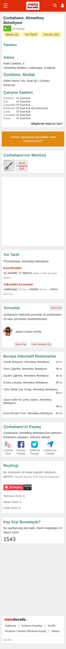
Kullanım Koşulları (31, 625)
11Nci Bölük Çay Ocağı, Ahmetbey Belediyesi (30, 389)
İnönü (54, 289)
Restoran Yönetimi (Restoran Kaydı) (25, 631)
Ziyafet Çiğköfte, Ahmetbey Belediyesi (26, 375)
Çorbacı (45, 80)
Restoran (9, 85)
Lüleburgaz (35, 67)
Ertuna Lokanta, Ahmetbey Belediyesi (25, 382)
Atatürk (33, 289)
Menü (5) (12, 34)
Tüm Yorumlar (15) (41, 344)
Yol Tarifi (31, 34)
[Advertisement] (33, 211)
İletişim (56, 631)
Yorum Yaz (56, 307)
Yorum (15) (51, 34)
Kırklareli (49, 67)
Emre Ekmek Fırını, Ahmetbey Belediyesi (28, 413)
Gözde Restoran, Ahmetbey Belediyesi (26, 361)
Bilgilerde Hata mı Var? (47, 123)
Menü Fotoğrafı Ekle (22, 166)
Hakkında (10, 625)
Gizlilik (51, 625)
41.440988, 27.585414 (17, 273)
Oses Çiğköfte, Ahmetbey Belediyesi (25, 368)
